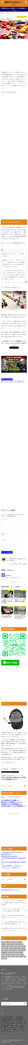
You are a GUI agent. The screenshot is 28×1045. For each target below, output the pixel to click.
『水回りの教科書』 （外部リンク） (11, 865)
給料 (14, 954)
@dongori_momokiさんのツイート (10, 890)
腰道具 (17, 954)
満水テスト (20, 952)
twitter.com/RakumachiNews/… (18, 987)
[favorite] (26, 989)
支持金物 (14, 950)
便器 (16, 946)
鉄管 (16, 956)
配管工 (12, 956)
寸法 (19, 948)
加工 (19, 946)
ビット (3, 946)
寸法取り (23, 948)
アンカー (20, 942)
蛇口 (3, 956)
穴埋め (3, 954)
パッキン (18, 944)
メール (3, 539)
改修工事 (19, 950)
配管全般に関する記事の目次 (9, 856)
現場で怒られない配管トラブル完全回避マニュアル (14, 9)
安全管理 (15, 948)
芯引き (22, 954)
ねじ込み (8, 942)
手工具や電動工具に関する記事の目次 (11, 852)
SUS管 (3, 942)
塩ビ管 (6, 948)
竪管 (11, 954)
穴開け (7, 954)
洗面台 (15, 952)
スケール (3, 944)
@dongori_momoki (8, 974)
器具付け (23, 946)
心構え (6, 950)
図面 (3, 948)
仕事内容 (12, 946)
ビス (22, 944)
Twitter (14, 582)
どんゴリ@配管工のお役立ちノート (11, 973)
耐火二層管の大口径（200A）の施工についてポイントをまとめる (13, 929)
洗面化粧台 (10, 952)
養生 (25, 956)
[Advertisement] (14, 55)
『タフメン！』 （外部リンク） (10, 867)
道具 (9, 956)
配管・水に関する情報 (7, 379)
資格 (6, 956)
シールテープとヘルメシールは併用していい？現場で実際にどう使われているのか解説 (13, 902)
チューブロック (6, 381)
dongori (8, 575)
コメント (4, 519)
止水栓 (23, 950)
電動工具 (20, 956)
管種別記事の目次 (6, 854)
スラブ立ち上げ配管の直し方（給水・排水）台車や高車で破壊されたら (13, 923)
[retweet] (25, 989)
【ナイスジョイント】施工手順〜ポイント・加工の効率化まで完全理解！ (13, 910)
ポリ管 (7, 946)
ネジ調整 (13, 944)
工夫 (3, 950)
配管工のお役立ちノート (14, 3)
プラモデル (14, 381)
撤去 (10, 950)
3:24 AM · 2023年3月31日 (6, 989)
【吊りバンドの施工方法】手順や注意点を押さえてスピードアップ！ (13, 916)
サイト (3, 545)
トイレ (8, 944)
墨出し (10, 948)
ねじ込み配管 (14, 942)
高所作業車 (4, 958)
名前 (3, 534)
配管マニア (21, 381)
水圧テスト (4, 952)
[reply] (23, 989)
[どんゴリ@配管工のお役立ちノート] (2, 974)
